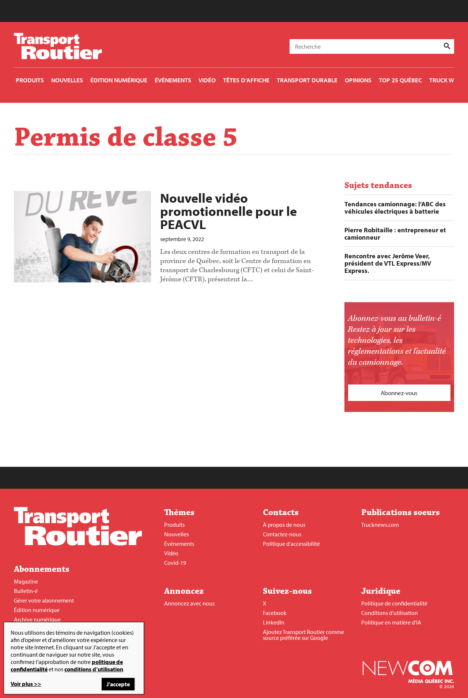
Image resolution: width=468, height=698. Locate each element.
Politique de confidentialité (394, 603)
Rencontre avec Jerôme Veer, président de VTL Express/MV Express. (387, 263)
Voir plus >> (26, 683)
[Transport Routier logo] (78, 543)
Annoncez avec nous (189, 603)
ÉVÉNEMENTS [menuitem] (173, 80)
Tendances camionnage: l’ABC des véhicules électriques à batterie (395, 207)
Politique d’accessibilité (291, 543)
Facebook (275, 612)
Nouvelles (176, 534)
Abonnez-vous (399, 393)
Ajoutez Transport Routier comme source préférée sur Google (303, 634)
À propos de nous (284, 524)
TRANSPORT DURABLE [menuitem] (307, 80)
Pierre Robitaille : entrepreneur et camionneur (395, 233)
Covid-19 (175, 562)
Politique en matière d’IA (391, 622)
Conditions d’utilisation (389, 612)
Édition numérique (37, 609)
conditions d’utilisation (93, 669)
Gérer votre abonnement (44, 600)
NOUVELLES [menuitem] (67, 80)
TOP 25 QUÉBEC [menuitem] (400, 80)
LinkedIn (273, 622)
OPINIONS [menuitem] (358, 80)
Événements (179, 543)
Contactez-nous (282, 534)
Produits (174, 524)
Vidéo (171, 553)
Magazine (26, 581)
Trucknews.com (380, 524)
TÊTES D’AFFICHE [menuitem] (246, 80)
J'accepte (118, 684)
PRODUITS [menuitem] (30, 80)
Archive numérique (37, 619)
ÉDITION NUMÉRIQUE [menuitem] (118, 80)
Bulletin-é (26, 590)
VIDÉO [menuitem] (207, 80)
